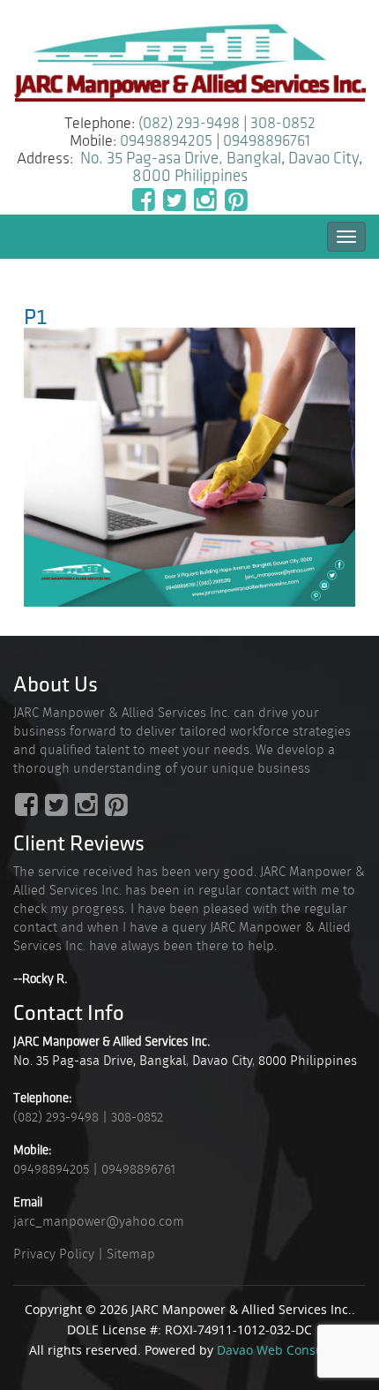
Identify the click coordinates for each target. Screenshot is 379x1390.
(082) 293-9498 (189, 124)
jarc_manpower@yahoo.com (98, 1221)
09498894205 (166, 141)
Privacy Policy (53, 1254)
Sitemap (131, 1254)
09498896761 (266, 141)
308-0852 (283, 124)
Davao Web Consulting (283, 1349)
